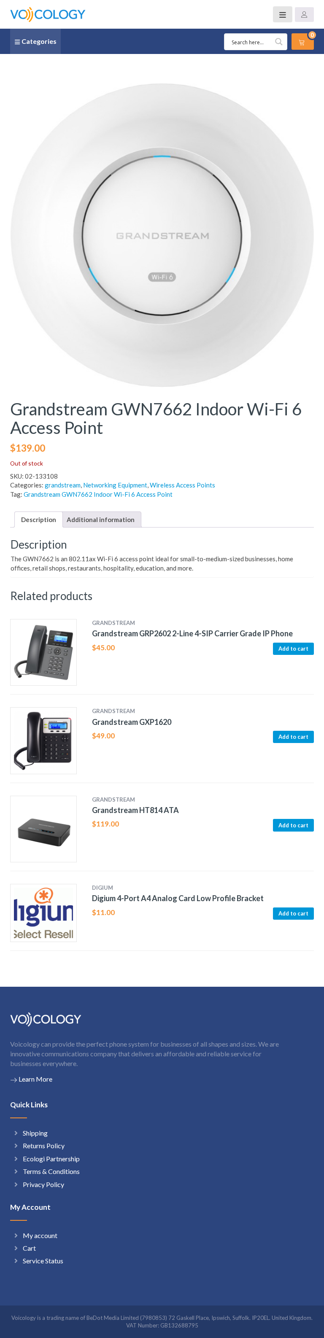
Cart (29, 1248)
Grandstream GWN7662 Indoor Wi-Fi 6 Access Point (98, 494)
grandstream (63, 485)
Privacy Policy (43, 1184)
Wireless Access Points (182, 485)
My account (40, 1235)
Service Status (43, 1261)
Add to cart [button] (293, 648)
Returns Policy (44, 1145)
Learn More (35, 1079)
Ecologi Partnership (51, 1159)
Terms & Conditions (51, 1171)
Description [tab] (38, 519)
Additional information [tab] (101, 519)
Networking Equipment (115, 485)
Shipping (35, 1133)
